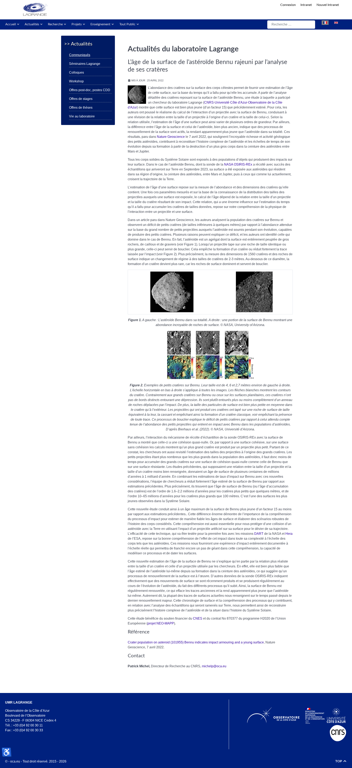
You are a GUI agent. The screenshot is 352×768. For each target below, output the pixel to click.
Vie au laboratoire (82, 116)
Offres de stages (80, 99)
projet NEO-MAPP (160, 623)
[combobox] (291, 24)
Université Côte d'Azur (231, 102)
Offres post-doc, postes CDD (89, 90)
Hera (289, 533)
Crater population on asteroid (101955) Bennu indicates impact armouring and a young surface (196, 642)
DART (258, 533)
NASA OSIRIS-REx (238, 164)
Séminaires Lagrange (84, 63)
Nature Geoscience (171, 136)
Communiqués (79, 55)
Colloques (76, 72)
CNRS (209, 102)
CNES (197, 618)
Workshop (76, 81)
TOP (339, 761)
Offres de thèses (80, 107)
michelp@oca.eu (214, 666)
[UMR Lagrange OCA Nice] (142, 9)
